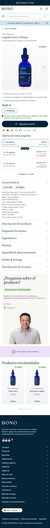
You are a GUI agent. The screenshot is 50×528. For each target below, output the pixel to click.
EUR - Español (11, 510)
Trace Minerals (8, 34)
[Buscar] (44, 16)
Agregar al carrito (27, 124)
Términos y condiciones (10, 519)
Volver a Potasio (10, 29)
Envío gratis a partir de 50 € (27, 352)
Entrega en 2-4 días (26, 3)
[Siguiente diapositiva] (43, 67)
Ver (37, 23)
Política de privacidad (29, 519)
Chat (9, 304)
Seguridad (42, 519)
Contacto (11, 308)
